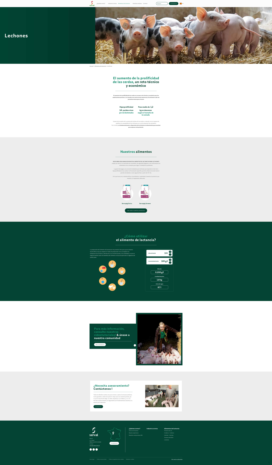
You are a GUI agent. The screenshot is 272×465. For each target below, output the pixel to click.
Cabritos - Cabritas (168, 435)
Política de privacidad (101, 459)
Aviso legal (92, 459)
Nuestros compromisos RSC (136, 435)
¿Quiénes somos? (101, 3)
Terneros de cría (168, 430)
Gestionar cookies (130, 459)
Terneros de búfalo (168, 437)
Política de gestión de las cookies (116, 459)
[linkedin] (96, 449)
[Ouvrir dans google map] (114, 434)
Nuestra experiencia (134, 433)
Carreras (145, 3)
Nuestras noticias (137, 3)
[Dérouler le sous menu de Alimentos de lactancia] (130, 3)
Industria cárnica (112, 3)
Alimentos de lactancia (124, 3)
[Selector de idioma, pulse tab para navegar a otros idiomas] (180, 3)
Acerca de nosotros (133, 430)
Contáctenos (173, 3)
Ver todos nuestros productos (136, 210)
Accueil (91, 66)
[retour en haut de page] (269, 461)
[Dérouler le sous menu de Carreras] (148, 3)
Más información (100, 344)
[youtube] (135, 345)
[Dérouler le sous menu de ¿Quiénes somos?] (106, 3)
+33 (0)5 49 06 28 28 (95, 445)
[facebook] (91, 449)
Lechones (166, 439)
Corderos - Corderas (169, 433)
